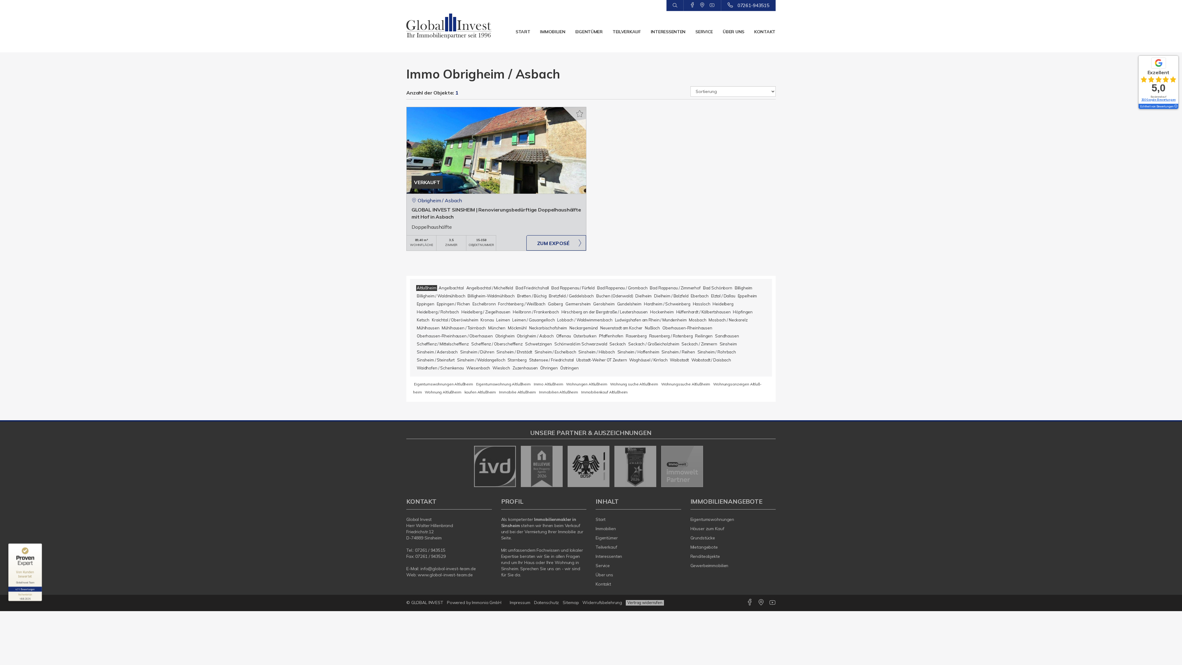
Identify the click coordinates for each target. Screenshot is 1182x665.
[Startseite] (449, 26)
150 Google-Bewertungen (1158, 99)
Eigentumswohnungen (712, 519)
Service (704, 31)
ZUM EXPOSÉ (553, 243)
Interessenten (668, 31)
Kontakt (764, 31)
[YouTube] (712, 5)
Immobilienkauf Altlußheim (604, 392)
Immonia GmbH (486, 602)
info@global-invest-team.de (448, 568)
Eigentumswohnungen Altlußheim (443, 384)
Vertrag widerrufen (644, 602)
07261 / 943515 (430, 550)
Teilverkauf (627, 31)
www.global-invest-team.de (445, 575)
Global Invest (419, 519)
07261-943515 (753, 5)
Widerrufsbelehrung (602, 602)
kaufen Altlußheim (480, 392)
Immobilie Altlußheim (517, 392)
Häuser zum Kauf (707, 528)
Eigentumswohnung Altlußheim (503, 384)
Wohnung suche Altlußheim (634, 384)
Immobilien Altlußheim (558, 392)
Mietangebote (704, 547)
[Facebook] (692, 5)
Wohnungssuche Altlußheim (685, 384)
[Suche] (674, 5)
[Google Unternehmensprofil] (702, 5)
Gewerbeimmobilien (709, 565)
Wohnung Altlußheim (443, 392)
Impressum (520, 602)
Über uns (733, 31)
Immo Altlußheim (548, 384)
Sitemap (571, 602)
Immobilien (552, 31)
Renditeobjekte (705, 556)
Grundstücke (702, 538)
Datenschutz (546, 602)
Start (523, 31)
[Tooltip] (1175, 106)
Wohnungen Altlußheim (586, 384)
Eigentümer (589, 31)
